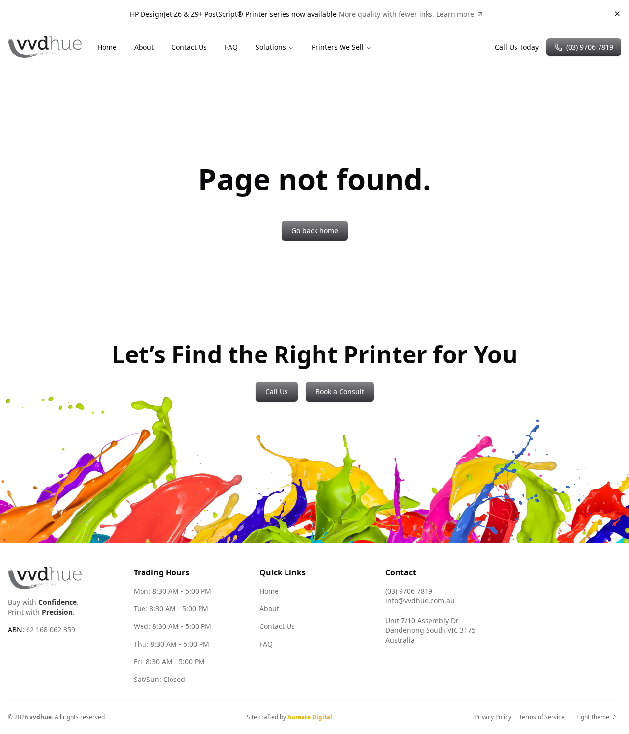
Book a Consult (339, 391)
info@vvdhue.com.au (420, 600)
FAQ (231, 47)
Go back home (314, 230)
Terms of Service (542, 717)
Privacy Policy (492, 717)
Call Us (276, 391)
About (144, 47)
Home (106, 47)
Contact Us (189, 47)
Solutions (271, 47)
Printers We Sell (338, 47)
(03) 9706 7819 (589, 47)
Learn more (455, 14)
